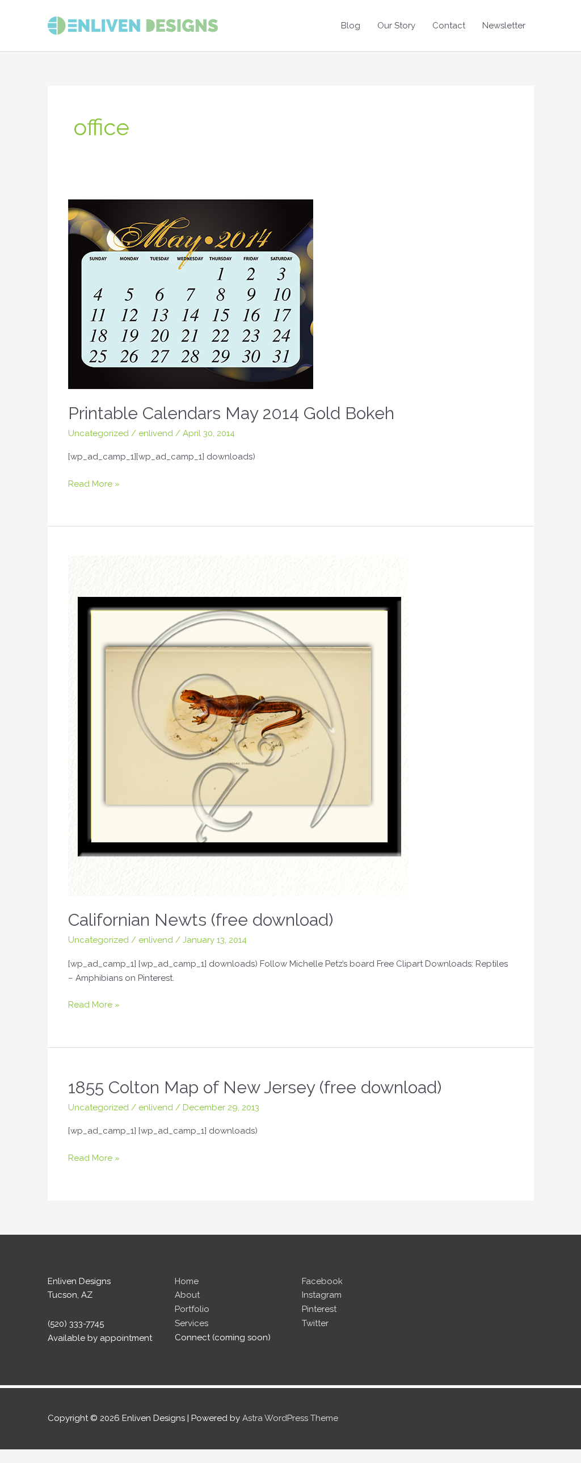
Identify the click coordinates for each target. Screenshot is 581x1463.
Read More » (94, 484)
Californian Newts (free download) (200, 920)
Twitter (315, 1323)
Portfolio (192, 1309)
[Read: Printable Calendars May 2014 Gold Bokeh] (190, 294)
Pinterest (319, 1309)
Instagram (322, 1295)
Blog (350, 25)
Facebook (322, 1281)
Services (191, 1323)
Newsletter (503, 25)
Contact (448, 25)
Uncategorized (98, 433)
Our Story (396, 25)
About (187, 1295)
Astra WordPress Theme (290, 1418)
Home (187, 1281)
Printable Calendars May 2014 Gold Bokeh (231, 413)
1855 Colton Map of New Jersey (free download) (254, 1087)
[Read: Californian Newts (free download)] (238, 725)
